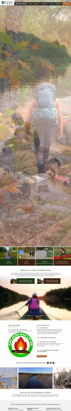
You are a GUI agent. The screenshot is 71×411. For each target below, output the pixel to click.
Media (51, 3)
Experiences (44, 3)
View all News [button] (42, 356)
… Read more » (55, 333)
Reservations (66, 3)
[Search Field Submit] (25, 3)
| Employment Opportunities (46, 337)
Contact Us (58, 3)
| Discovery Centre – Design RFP (46, 341)
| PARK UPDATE (42, 327)
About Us (37, 3)
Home (31, 3)
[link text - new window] (66, 1)
